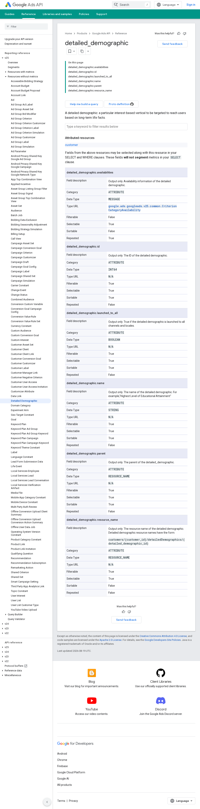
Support (101, 14)
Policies (84, 14)
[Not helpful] (185, 33)
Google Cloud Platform (71, 772)
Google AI (63, 778)
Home (68, 33)
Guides (9, 14)
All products (64, 784)
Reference (28, 14)
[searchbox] (26, 26)
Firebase (62, 766)
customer (71, 145)
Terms (61, 800)
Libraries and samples (57, 14)
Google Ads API (101, 33)
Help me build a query (84, 104)
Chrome (62, 759)
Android (62, 753)
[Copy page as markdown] (82, 51)
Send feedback (172, 44)
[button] (25, 58)
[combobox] (131, 4)
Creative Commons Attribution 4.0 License (163, 636)
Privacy (73, 800)
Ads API (35, 4)
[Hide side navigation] (47, 802)
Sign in (191, 4)
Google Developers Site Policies (163, 639)
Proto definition (119, 104)
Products (82, 33)
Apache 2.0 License (110, 639)
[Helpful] (179, 33)
